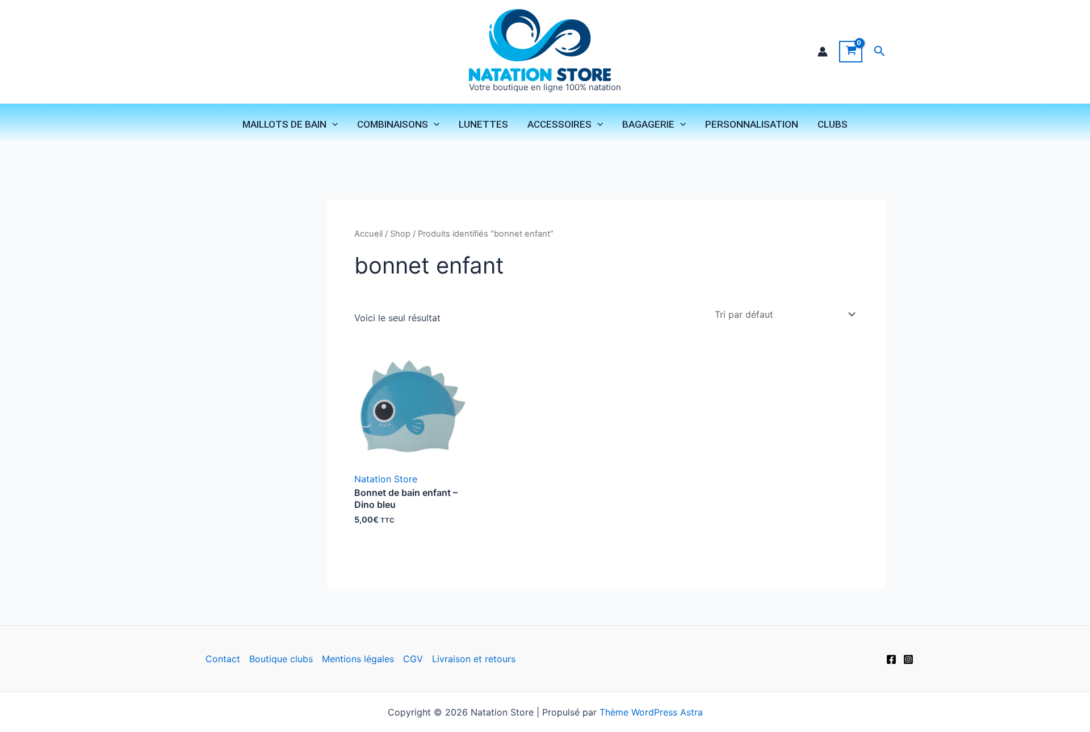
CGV (413, 658)
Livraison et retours (473, 658)
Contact (223, 658)
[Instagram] (908, 659)
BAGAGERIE (648, 124)
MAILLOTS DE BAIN (284, 124)
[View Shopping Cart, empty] (850, 51)
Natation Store (385, 479)
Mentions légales (358, 658)
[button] (880, 51)
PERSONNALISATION (751, 124)
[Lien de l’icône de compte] (823, 52)
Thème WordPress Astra (651, 712)
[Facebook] (891, 659)
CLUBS (833, 124)
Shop (400, 234)
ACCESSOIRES (559, 124)
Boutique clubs (281, 658)
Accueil (368, 234)
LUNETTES (483, 124)
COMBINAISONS (392, 124)
